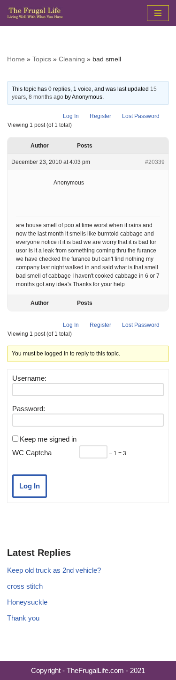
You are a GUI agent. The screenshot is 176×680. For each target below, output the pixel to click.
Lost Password (141, 116)
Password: (28, 409)
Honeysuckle (27, 602)
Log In (71, 116)
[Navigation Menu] (158, 13)
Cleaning (72, 59)
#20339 (155, 162)
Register (100, 116)
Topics (41, 59)
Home (16, 59)
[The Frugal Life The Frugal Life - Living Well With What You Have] (35, 13)
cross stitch (25, 586)
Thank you (23, 618)
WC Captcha (32, 453)
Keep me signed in (48, 439)
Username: (29, 378)
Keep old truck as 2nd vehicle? (54, 570)
